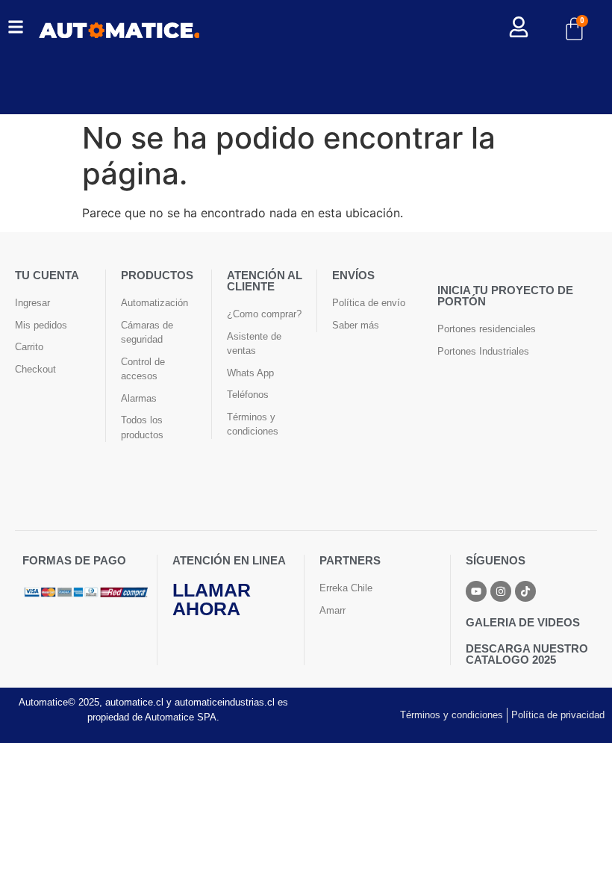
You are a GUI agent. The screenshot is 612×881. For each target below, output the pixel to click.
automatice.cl (134, 702)
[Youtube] (476, 591)
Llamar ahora (211, 599)
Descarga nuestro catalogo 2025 (527, 654)
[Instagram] (500, 591)
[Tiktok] (525, 591)
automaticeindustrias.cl (225, 702)
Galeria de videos (523, 622)
